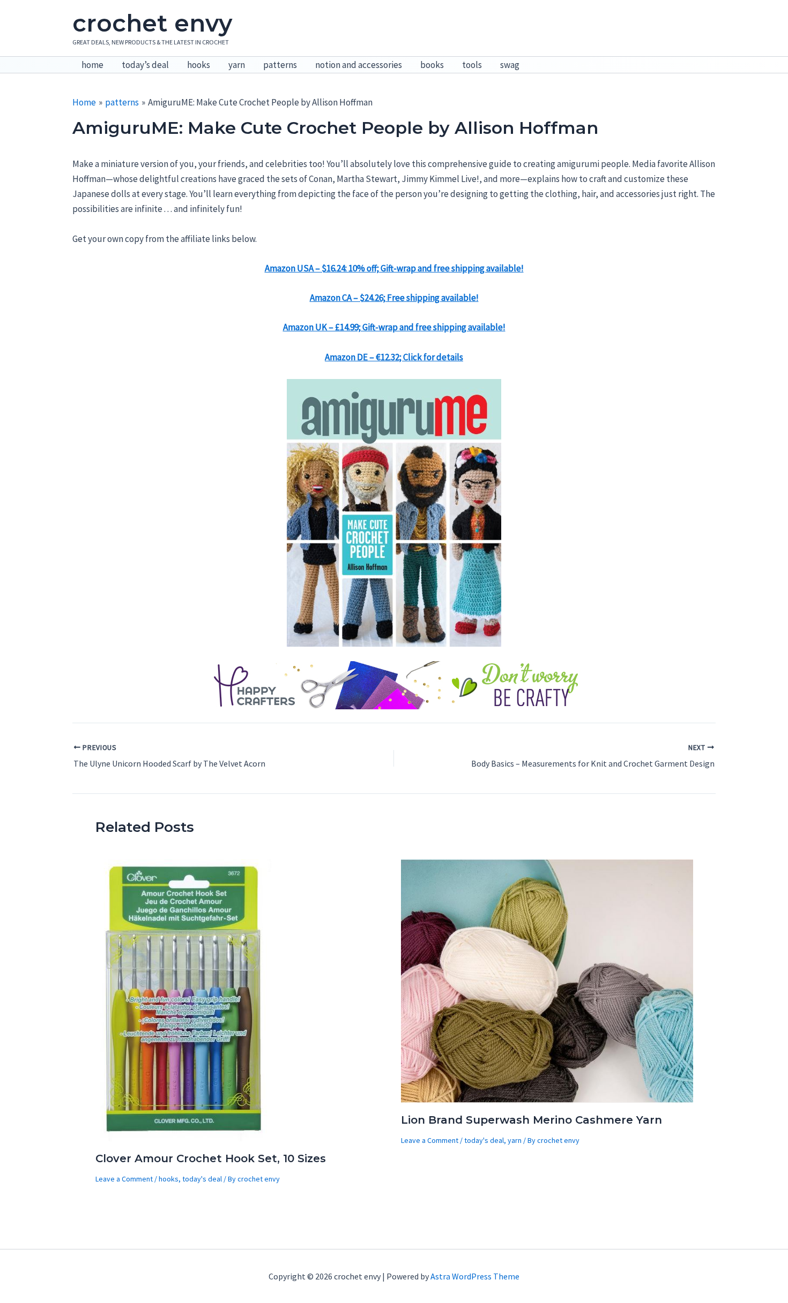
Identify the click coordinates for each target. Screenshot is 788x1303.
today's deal (202, 1179)
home (92, 65)
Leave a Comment (124, 1179)
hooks (198, 65)
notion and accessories (358, 65)
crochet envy (152, 23)
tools (472, 65)
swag (509, 65)
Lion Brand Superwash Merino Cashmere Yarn (531, 1119)
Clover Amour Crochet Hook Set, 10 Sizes (210, 1158)
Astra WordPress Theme (474, 1276)
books (432, 65)
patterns (280, 65)
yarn (236, 65)
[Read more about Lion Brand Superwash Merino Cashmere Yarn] (547, 980)
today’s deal (145, 65)
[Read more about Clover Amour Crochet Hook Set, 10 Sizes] (184, 999)
